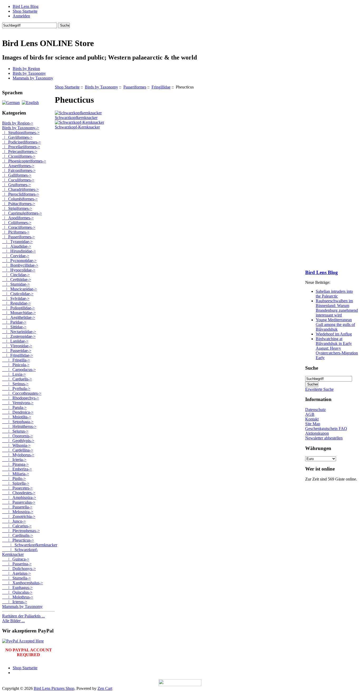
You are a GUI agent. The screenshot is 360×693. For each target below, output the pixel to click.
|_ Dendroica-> (17, 412)
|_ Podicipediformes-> (21, 142)
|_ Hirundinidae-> (19, 251)
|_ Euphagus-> (17, 587)
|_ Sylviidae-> (16, 298)
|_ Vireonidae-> (17, 346)
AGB (309, 414)
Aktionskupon (317, 433)
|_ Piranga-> (15, 464)
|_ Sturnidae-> (16, 284)
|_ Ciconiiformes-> (18, 156)
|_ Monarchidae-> (19, 312)
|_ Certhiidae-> (16, 279)
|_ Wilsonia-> (16, 445)
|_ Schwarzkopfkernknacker (29, 545)
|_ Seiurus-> (15, 431)
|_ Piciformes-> (16, 232)
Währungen (318, 448)
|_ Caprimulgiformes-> (22, 213)
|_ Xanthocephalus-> (22, 583)
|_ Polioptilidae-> (18, 308)
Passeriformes (134, 87)
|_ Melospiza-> (17, 511)
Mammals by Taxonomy (33, 78)
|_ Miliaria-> (15, 474)
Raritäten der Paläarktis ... (23, 616)
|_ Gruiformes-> (16, 184)
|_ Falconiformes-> (19, 170)
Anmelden (21, 16)
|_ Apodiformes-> (18, 218)
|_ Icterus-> (14, 602)
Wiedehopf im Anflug (334, 334)
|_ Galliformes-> (16, 175)
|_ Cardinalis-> (17, 535)
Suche (311, 368)
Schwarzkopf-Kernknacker (77, 127)
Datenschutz (315, 409)
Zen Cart (105, 688)
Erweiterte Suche (319, 389)
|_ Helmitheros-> (19, 426)
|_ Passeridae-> (16, 350)
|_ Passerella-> (17, 507)
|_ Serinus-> (15, 384)
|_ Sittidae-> (14, 327)
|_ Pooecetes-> (17, 488)
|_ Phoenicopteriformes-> (24, 161)
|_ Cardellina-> (17, 450)
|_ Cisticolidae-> (17, 293)
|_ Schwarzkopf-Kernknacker (20, 552)
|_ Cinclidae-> (16, 275)
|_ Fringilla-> (16, 360)
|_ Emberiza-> (17, 469)
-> (20, 128)
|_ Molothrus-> (17, 597)
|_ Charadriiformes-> (20, 189)
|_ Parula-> (14, 407)
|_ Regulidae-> (16, 303)
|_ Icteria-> (14, 459)
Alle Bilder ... (13, 620)
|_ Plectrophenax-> (21, 530)
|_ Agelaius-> (16, 573)
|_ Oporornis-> (17, 436)
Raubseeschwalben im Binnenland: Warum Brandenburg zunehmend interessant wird (337, 308)
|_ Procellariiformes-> (21, 147)
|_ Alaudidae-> (16, 246)
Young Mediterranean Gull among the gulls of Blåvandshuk (335, 324)
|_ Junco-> (14, 521)
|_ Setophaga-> (17, 421)
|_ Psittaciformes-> (18, 203)
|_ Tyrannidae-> (17, 241)
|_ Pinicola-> (16, 365)
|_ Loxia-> (14, 374)
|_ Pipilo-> (14, 478)
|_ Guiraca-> (15, 559)
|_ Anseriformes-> (18, 166)
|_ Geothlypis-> (18, 440)
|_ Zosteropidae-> (19, 336)
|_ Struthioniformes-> (21, 132)
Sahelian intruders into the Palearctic (334, 293)
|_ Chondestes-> (18, 493)
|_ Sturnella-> (16, 578)
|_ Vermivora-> (17, 402)
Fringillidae (161, 87)
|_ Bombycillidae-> (20, 265)
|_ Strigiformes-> (17, 208)
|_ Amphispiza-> (19, 497)
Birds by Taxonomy (101, 87)
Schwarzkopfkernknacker (76, 117)
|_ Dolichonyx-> (19, 568)
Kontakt (312, 419)
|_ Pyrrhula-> (16, 388)
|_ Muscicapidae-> (19, 289)
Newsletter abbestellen (324, 438)
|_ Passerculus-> (18, 502)
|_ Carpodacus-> (19, 369)
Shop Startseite (25, 11)
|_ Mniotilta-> (16, 417)
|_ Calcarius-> (17, 526)
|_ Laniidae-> (15, 341)
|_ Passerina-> (17, 564)
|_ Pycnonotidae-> (19, 260)
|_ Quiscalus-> (17, 592)
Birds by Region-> (17, 123)
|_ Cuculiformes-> (18, 180)
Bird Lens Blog (25, 6)
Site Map (312, 424)
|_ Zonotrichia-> (18, 516)
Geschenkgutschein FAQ (326, 428)
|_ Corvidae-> (15, 256)
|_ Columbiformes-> (20, 199)
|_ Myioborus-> (18, 455)
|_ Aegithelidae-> (18, 317)
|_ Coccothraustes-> (21, 393)
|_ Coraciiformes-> (18, 227)
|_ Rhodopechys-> (20, 398)
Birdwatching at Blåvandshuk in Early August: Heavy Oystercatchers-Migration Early (337, 348)
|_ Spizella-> (15, 483)
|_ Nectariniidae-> (19, 331)
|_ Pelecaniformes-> (19, 151)
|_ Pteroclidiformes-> (20, 194)
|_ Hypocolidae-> (18, 270)
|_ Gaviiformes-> (17, 137)
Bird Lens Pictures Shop (54, 688)
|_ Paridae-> (14, 322)
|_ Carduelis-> (17, 379)
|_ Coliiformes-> (16, 222)
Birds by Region (26, 68)
